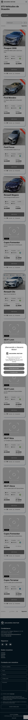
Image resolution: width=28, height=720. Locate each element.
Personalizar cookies (14, 372)
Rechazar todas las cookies (14, 368)
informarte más (12, 359)
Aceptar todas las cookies (14, 364)
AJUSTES (14, 361)
